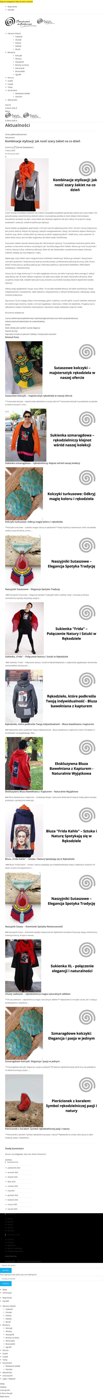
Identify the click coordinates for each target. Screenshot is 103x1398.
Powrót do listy (11, 331)
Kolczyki (18, 55)
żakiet (21, 321)
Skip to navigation (7, 1)
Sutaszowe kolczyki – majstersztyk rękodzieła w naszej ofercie (38, 395)
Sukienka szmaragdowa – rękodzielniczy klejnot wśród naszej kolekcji (42, 463)
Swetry (10, 1225)
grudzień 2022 (13, 1195)
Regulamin (12, 1245)
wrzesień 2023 (13, 1172)
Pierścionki (19, 68)
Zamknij (8, 1160)
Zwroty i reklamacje (15, 1248)
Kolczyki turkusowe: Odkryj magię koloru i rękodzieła (34, 521)
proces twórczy (58, 318)
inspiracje (20, 318)
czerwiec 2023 (13, 1186)
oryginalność (47, 318)
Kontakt (11, 1242)
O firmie (11, 1239)
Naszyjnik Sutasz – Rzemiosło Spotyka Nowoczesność (34, 926)
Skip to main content (24, 1)
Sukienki (18, 36)
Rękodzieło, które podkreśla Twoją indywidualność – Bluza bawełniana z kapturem (49, 724)
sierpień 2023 (12, 1177)
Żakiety (18, 46)
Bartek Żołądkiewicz (25, 147)
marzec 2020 (12, 1204)
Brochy (10, 1219)
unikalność (14, 321)
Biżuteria (11, 1230)
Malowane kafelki (22, 93)
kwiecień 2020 (13, 1200)
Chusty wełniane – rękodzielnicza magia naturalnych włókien (37, 993)
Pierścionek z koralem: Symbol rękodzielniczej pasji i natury (37, 1128)
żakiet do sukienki (31, 321)
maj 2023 (11, 1190)
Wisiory (18, 58)
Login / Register (9, 1379)
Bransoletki (20, 71)
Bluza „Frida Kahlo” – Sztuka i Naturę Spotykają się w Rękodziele (39, 858)
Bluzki (17, 49)
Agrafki (18, 74)
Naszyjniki (19, 62)
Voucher (18, 96)
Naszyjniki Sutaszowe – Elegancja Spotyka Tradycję (32, 589)
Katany (18, 43)
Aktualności (22, 134)
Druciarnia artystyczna (14, 312)
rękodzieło (69, 318)
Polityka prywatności (15, 1251)
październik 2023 (14, 1168)
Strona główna (11, 134)
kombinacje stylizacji (33, 318)
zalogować (18, 1154)
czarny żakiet (10, 318)
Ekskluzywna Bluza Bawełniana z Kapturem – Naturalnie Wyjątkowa (41, 791)
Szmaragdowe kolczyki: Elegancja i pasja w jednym (32, 1061)
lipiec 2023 (11, 1181)
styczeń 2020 (12, 1209)
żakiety (42, 321)
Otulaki (18, 40)
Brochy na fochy (22, 65)
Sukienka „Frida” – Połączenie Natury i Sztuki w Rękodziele (36, 656)
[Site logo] (21, 21)
